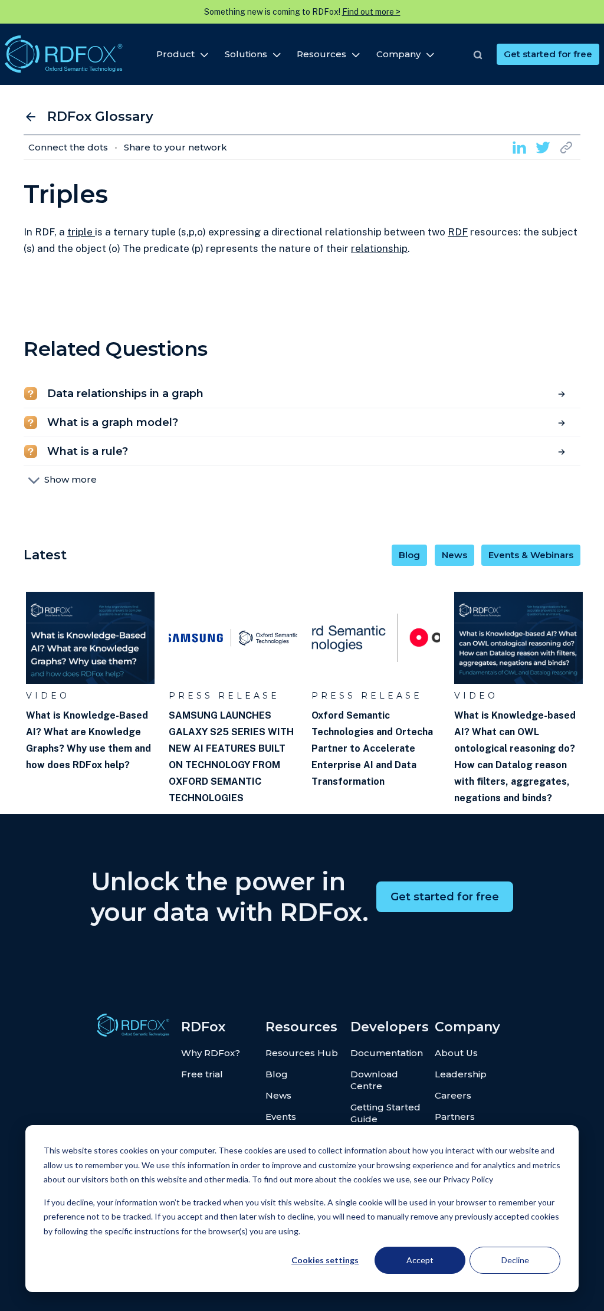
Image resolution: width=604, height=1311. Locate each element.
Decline (515, 1260)
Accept (420, 1260)
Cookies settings (325, 1260)
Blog (409, 555)
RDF (458, 232)
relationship (379, 248)
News (454, 555)
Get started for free (548, 54)
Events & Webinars (530, 555)
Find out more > (371, 12)
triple (81, 232)
